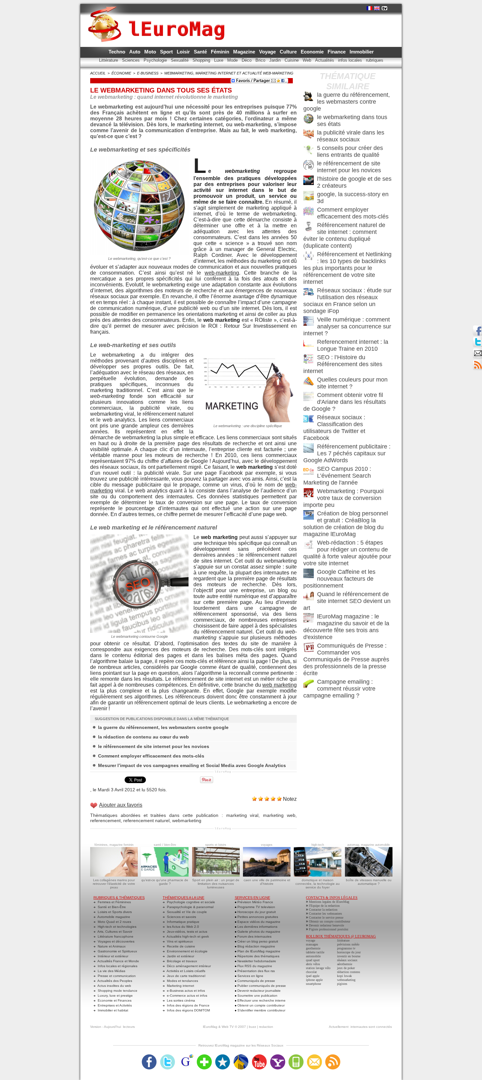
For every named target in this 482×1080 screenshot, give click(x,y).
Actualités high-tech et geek (187, 936)
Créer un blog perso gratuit (257, 941)
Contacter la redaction (323, 909)
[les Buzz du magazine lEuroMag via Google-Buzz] (185, 1056)
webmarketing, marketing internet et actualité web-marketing (228, 73)
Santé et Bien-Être (111, 907)
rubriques (374, 60)
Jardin (275, 60)
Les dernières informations (256, 926)
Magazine (244, 51)
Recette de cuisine (180, 946)
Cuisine (292, 60)
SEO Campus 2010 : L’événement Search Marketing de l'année (337, 476)
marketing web (279, 815)
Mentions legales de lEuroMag (329, 901)
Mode (233, 60)
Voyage (268, 51)
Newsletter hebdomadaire (256, 961)
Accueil (98, 73)
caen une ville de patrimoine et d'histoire (267, 881)
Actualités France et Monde (118, 961)
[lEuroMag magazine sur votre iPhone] (296, 1056)
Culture (289, 51)
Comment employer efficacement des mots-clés (151, 755)
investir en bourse (348, 956)
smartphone (313, 984)
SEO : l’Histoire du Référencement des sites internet (342, 364)
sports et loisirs (215, 844)
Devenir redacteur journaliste (258, 990)
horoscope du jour (349, 952)
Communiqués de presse (255, 981)
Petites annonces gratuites (257, 917)
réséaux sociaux (347, 960)
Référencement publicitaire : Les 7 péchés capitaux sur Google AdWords (347, 453)
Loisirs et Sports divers (114, 912)
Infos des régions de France (188, 1005)
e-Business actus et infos (185, 990)
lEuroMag (210, 1026)
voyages (266, 844)
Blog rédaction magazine (255, 946)
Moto (150, 51)
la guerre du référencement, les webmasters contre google (163, 727)
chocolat (311, 972)
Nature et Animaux (111, 946)
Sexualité (180, 60)
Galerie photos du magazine (258, 931)
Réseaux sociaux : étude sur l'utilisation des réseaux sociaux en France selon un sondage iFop (347, 300)
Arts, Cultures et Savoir (114, 931)
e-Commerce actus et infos (186, 995)
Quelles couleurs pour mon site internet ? (352, 383)
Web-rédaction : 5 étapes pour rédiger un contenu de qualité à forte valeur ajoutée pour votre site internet (347, 553)
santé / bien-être (165, 844)
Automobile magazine (113, 917)
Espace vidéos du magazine (258, 922)
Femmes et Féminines (114, 902)
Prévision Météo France (254, 902)
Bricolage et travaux (181, 961)
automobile (313, 956)
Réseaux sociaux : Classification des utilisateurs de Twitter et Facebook (334, 427)
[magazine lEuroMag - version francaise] (369, 8)
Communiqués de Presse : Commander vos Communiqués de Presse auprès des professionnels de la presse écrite (346, 659)
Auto (135, 51)
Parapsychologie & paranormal (189, 907)
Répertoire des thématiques (257, 956)
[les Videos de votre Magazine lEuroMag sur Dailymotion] (241, 1056)
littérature (343, 940)
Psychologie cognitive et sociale (190, 902)
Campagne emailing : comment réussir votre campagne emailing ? (339, 688)
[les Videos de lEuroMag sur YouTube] (259, 1056)
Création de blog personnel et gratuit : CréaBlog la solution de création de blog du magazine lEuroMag (345, 523)
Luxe (219, 60)
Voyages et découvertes (115, 941)
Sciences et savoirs (181, 917)
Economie (313, 51)
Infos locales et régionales (117, 966)
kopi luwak (344, 976)
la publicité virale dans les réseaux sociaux (350, 136)
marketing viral (242, 815)
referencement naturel (146, 820)
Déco (247, 60)
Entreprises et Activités (114, 1005)
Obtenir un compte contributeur (260, 1005)
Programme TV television (255, 907)
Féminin (221, 51)
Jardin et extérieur (180, 956)
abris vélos (313, 964)
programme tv (346, 948)
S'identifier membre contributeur (260, 1010)
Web (307, 60)
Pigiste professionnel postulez (328, 929)
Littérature (109, 60)
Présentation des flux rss (255, 971)
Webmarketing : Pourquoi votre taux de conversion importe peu (343, 498)
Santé (201, 51)
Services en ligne (249, 976)
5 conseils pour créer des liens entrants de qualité (350, 151)
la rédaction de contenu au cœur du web (143, 736)
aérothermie (344, 964)
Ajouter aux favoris (120, 805)
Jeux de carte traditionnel (185, 976)
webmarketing (186, 820)
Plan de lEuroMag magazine (258, 951)
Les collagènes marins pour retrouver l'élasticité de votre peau (114, 883)
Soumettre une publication (256, 995)
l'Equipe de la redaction (324, 905)
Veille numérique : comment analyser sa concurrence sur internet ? (347, 326)
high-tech (317, 844)
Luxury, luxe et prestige (115, 995)
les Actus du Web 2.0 (182, 926)
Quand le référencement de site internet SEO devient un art (347, 601)
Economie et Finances (114, 1000)
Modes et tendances (182, 981)
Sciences (131, 60)
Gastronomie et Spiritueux (117, 951)
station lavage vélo (318, 968)
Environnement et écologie (187, 951)
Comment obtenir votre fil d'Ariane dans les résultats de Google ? (344, 402)
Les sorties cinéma (180, 1000)
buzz (252, 1026)
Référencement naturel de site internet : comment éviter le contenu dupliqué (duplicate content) (344, 235)
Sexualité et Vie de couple (186, 912)
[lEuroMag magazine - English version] (377, 8)
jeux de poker (346, 968)
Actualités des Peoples (114, 981)
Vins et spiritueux (179, 941)
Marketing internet (180, 985)
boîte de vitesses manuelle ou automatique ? (369, 881)
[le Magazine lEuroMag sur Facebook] (149, 1056)
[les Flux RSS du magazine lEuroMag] (332, 1056)
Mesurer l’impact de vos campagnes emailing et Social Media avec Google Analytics (192, 765)
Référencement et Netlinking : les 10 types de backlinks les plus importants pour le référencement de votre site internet (347, 268)
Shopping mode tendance (117, 990)
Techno (118, 51)
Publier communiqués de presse (261, 985)
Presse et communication (116, 976)
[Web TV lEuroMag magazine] (384, 8)
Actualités (325, 60)
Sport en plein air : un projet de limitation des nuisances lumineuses (215, 883)
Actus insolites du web (114, 985)
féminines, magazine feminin (113, 844)
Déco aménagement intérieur (188, 966)
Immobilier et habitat (112, 1010)
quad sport (313, 960)
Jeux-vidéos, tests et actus (186, 931)
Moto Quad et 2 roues (114, 922)
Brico (261, 60)
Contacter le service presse (326, 917)
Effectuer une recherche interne (261, 1000)
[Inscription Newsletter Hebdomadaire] (477, 361)
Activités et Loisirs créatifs (185, 971)
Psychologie (156, 60)
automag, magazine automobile (368, 844)
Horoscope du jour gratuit (256, 912)
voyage (310, 940)
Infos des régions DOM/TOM (188, 1010)
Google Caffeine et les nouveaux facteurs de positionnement (339, 579)
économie (121, 73)
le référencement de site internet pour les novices (153, 746)
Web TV (228, 1026)
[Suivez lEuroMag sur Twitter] (167, 1056)
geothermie (313, 948)
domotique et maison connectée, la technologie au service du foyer (317, 883)
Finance (337, 51)
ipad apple (312, 976)
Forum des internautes (253, 936)
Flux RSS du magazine (254, 966)
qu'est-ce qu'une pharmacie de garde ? (164, 881)
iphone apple (314, 980)
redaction (266, 1026)
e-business (147, 73)
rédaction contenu (348, 972)
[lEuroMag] (158, 18)
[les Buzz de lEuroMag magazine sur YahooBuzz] (277, 1056)
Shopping (201, 60)
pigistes (342, 984)
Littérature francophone (115, 936)
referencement (105, 820)
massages (312, 944)
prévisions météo (348, 944)
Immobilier (362, 51)
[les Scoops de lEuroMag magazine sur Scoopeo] (222, 1056)
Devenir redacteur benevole (326, 925)
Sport (167, 51)
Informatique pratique (182, 922)
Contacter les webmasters (325, 913)
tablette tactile (315, 952)
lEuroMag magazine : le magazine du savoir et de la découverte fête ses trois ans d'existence (346, 626)
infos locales (350, 60)
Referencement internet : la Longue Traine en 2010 (352, 345)
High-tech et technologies (116, 926)
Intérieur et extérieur (112, 956)
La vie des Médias (111, 971)
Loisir (184, 51)
